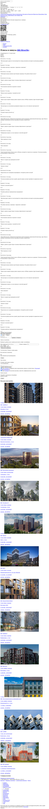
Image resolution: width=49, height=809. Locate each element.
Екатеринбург (9, 14)
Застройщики (6, 786)
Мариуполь (35, 14)
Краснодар (30, 14)
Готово (2, 357)
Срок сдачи (3, 10)
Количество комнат (5, 7)
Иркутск (14, 14)
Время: (2, 346)
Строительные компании (21, 780)
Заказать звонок (4, 32)
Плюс (3, 335)
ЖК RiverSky (23, 50)
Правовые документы (10, 780)
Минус (7, 335)
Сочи (15, 15)
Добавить (14, 337)
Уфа (21, 15)
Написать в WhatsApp (5, 41)
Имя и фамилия (4, 344)
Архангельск (3, 14)
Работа (29, 780)
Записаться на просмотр (6, 348)
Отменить (19, 337)
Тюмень (18, 15)
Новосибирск (41, 14)
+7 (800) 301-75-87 (4, 24)
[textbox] (6, 1)
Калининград (20, 14)
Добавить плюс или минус (6, 332)
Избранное (3, 16)
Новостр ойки (6, 784)
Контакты (3, 780)
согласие (6, 368)
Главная (5, 782)
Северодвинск (11, 15)
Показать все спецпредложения (7, 778)
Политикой (25, 806)
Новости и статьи (7, 787)
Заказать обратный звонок (6, 367)
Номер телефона (23, 344)
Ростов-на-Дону (4, 15)
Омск (46, 14)
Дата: (2, 345)
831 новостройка (4, 5)
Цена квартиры (4, 8)
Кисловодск (25, 14)
